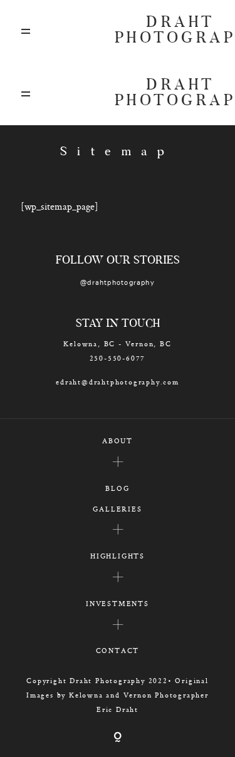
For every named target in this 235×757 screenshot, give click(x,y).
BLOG (117, 488)
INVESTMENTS (117, 603)
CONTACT (118, 650)
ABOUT (117, 440)
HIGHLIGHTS (117, 555)
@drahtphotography (117, 282)
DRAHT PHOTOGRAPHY (165, 31)
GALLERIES (117, 508)
